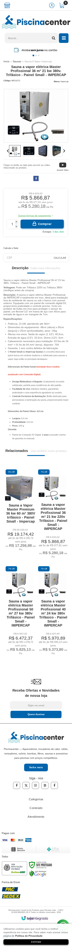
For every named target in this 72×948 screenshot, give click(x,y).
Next (64, 151)
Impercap (64, 81)
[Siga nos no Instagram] (35, 785)
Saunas (17, 61)
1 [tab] (33, 55)
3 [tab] (38, 55)
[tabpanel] (36, 50)
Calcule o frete (10, 248)
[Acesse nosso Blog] (44, 785)
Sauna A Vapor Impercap (38, 61)
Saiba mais (36, 767)
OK (60, 258)
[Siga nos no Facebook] (16, 785)
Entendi (36, 942)
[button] (63, 166)
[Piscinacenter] (36, 22)
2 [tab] (36, 55)
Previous (7, 151)
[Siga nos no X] (26, 785)
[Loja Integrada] (34, 918)
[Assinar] (36, 714)
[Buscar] (53, 38)
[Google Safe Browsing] (37, 873)
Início (6, 61)
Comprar (45, 224)
